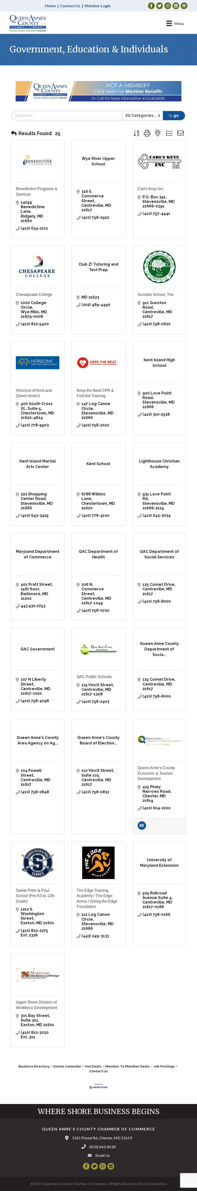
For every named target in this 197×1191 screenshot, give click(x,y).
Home (50, 5)
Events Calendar (67, 1066)
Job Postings (164, 1066)
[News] (142, 828)
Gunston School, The (156, 295)
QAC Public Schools (94, 677)
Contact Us (70, 5)
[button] (14, 133)
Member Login (98, 5)
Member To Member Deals (127, 1066)
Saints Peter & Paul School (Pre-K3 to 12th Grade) (35, 895)
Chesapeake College (34, 295)
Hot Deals (93, 1066)
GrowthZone (157, 1184)
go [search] (176, 115)
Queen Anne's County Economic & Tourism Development (156, 773)
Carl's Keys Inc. (151, 189)
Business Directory (33, 1066)
